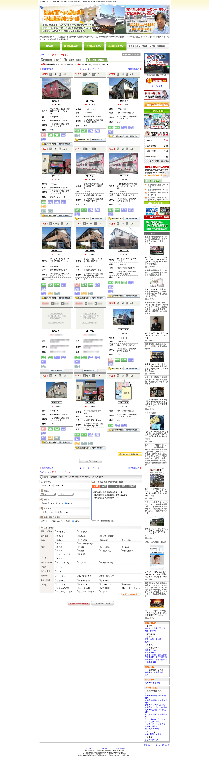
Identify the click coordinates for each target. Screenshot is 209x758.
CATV (59, 572)
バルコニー (83, 584)
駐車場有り (105, 580)
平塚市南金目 (161, 660)
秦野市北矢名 (150, 653)
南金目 (158, 639)
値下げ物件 (127, 584)
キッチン (44, 558)
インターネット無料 (64, 592)
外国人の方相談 (63, 588)
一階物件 (126, 547)
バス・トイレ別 (63, 563)
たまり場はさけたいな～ (155, 719)
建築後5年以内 (151, 726)
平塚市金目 (149, 660)
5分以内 (46, 521)
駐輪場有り (61, 580)
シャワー (82, 563)
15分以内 (67, 521)
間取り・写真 (46, 531)
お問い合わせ (120, 748)
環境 (43, 547)
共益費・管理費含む (108, 536)
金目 (152, 639)
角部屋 (59, 547)
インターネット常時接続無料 (156, 716)
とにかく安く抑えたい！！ (156, 722)
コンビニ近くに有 (64, 554)
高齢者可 (104, 540)
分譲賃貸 (82, 554)
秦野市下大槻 (150, 655)
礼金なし (82, 536)
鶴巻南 (153, 631)
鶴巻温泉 (148, 672)
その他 (43, 585)
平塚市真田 (149, 657)
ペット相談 (127, 540)
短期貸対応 (105, 588)
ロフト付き (61, 584)
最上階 (81, 551)
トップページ (88, 748)
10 (101, 69)
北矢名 (155, 628)
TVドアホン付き (85, 576)
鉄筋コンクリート (157, 734)
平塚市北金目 (150, 662)
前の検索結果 (47, 69)
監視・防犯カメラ (108, 576)
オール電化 (105, 547)
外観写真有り (84, 532)
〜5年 (52, 503)
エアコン (60, 567)
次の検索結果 (133, 69)
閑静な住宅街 (128, 551)
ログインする (156, 86)
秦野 (147, 675)
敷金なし (60, 536)
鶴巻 (147, 631)
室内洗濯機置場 (107, 563)
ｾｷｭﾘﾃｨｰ (44, 576)
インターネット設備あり (155, 724)
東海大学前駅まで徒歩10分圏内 (156, 701)
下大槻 (162, 628)
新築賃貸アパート (152, 729)
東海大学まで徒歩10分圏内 (156, 707)
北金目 (147, 642)
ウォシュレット (107, 592)
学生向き (60, 540)
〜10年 (61, 503)
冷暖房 (43, 567)
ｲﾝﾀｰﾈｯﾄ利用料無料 (86, 544)
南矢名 (147, 628)
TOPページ (44, 55)
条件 (43, 540)
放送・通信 (45, 571)
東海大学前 (158, 672)
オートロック (62, 576)
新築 (147, 734)
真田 (147, 639)
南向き (59, 551)
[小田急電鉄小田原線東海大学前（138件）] (110, 495)
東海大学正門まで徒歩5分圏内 (155, 711)
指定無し (71, 503)
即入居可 (60, 544)
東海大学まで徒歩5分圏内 (155, 705)
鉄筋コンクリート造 (86, 592)
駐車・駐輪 (45, 580)
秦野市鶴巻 (162, 655)
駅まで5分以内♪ (151, 740)
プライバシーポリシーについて (157, 745)
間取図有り (61, 532)
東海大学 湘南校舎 (152, 683)
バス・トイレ (46, 562)
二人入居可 (83, 540)
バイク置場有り (85, 580)
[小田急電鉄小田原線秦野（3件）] (110, 497)
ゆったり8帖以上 (85, 588)
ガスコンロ (61, 558)
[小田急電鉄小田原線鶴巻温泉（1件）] (110, 492)
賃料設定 (44, 536)
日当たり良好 (106, 551)
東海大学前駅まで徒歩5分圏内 (155, 697)
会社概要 (104, 748)
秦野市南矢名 (150, 650)
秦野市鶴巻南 (161, 657)
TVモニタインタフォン (132, 588)
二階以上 (82, 547)
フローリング (106, 584)
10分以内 (56, 521)
